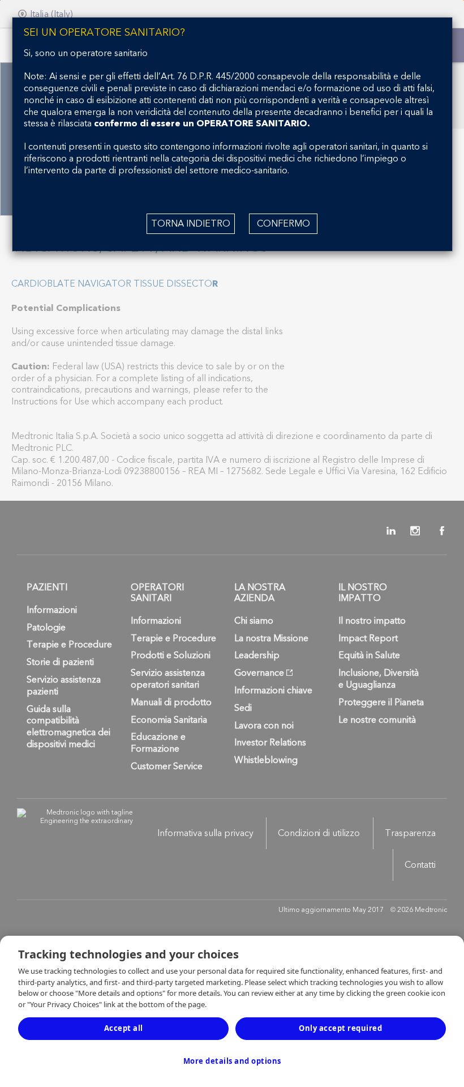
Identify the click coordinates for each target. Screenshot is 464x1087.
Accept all (123, 1028)
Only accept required (340, 1028)
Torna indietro (190, 224)
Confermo (283, 224)
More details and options (232, 1061)
